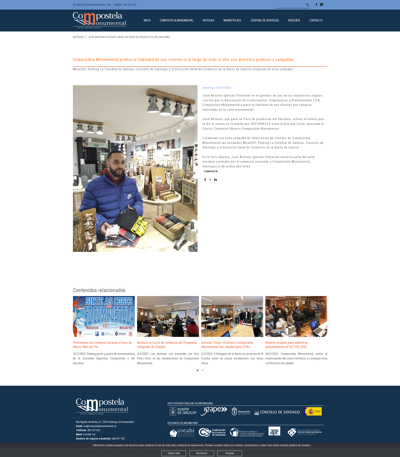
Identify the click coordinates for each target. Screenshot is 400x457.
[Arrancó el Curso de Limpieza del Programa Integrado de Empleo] (168, 316)
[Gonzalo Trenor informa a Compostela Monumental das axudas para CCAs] (232, 316)
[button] (197, 370)
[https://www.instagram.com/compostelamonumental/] (321, 6)
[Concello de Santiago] (276, 414)
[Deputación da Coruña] (241, 414)
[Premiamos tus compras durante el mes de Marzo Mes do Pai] (104, 316)
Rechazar (201, 453)
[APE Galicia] (276, 437)
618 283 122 (89, 434)
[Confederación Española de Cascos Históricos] (182, 435)
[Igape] (214, 414)
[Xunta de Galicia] (183, 414)
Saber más (174, 453)
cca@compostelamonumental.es (99, 426)
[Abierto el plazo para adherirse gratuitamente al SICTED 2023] (296, 316)
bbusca (307, 5)
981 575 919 (130, 4)
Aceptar (229, 453)
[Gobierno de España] (313, 414)
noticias (78, 37)
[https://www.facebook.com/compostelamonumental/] (316, 6)
